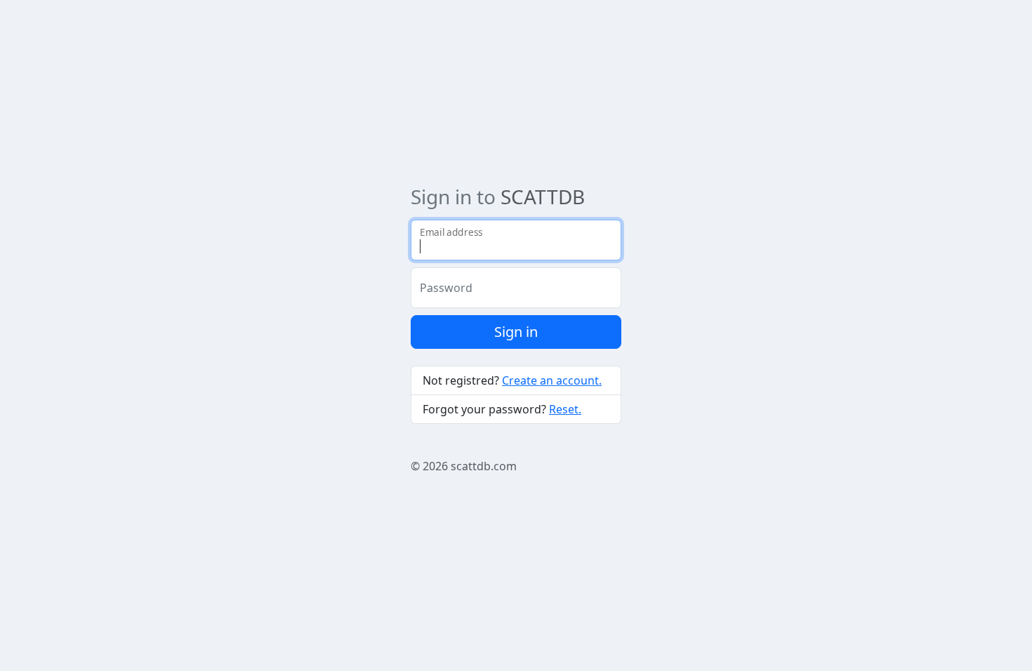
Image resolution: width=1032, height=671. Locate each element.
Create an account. (552, 380)
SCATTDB (543, 196)
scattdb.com (484, 466)
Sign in (516, 331)
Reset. (565, 409)
